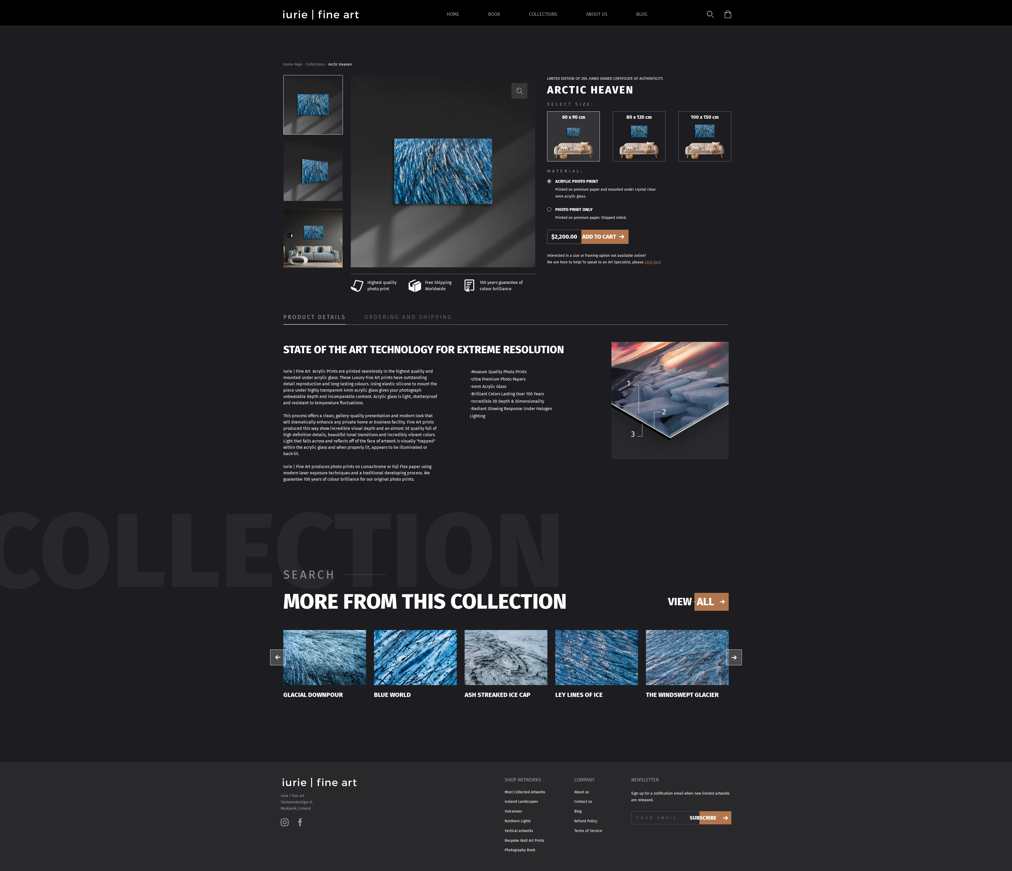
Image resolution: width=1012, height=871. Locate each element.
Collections (543, 14)
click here (653, 262)
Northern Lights (518, 821)
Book (494, 14)
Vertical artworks (519, 831)
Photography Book (520, 850)
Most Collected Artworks (525, 792)
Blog (641, 14)
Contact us (583, 802)
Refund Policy (585, 821)
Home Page (292, 64)
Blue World (392, 694)
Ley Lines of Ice (579, 694)
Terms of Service (588, 831)
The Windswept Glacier (682, 694)
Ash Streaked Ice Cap (498, 694)
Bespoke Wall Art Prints (524, 841)
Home (453, 14)
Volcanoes (513, 811)
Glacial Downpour (313, 694)
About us (596, 14)
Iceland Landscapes (521, 802)
